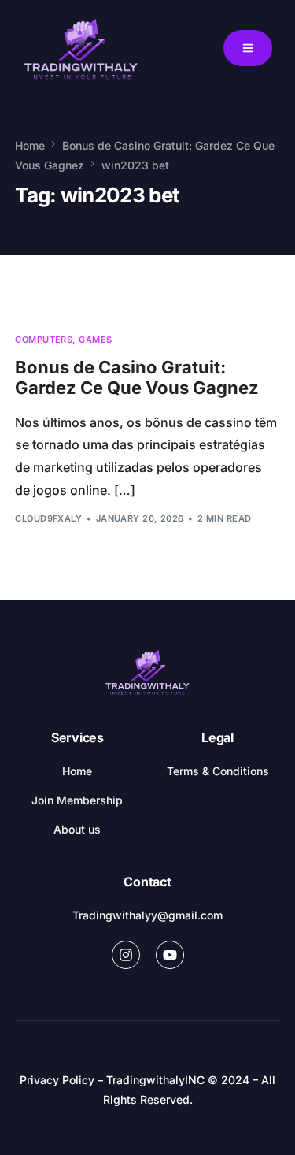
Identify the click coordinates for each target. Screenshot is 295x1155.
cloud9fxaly (48, 518)
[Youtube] (170, 955)
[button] (247, 48)
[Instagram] (126, 955)
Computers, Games (63, 340)
